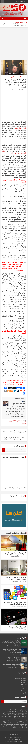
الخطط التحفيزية (9, 422)
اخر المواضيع (21, 638)
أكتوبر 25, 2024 (22, 581)
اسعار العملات (23, 682)
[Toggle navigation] (25, 18)
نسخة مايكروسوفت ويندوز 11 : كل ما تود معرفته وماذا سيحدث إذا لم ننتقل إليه (14, 438)
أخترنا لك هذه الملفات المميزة (16, 533)
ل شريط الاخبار (15, 76)
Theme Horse (16, 739)
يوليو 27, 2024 (22, 629)
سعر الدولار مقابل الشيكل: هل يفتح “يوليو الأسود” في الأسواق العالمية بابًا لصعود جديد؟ (11, 642)
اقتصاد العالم (24, 684)
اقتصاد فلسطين (23, 686)
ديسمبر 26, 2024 (22, 556)
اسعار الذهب (24, 680)
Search (3, 450)
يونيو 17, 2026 (17, 660)
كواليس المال (9, 737)
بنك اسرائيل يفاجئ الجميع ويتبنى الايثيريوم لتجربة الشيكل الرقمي (13, 431)
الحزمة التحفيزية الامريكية (20, 422)
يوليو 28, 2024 (22, 606)
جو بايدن (24, 423)
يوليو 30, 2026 (17, 645)
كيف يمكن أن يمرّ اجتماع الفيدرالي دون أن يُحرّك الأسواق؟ (12, 658)
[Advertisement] (14, 42)
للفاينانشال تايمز (20, 128)
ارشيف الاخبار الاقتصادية (21, 678)
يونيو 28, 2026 (17, 654)
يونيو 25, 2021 (22, 90)
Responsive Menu (2, 1)
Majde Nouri (15, 90)
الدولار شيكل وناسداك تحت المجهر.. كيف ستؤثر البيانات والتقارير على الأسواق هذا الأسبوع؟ (12, 650)
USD (25, 488)
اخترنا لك (23, 549)
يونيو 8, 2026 (18, 667)
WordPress (19, 741)
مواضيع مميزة (23, 693)
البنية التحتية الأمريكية (18, 420)
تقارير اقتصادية (22, 76)
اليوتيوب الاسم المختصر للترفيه (17, 627)
